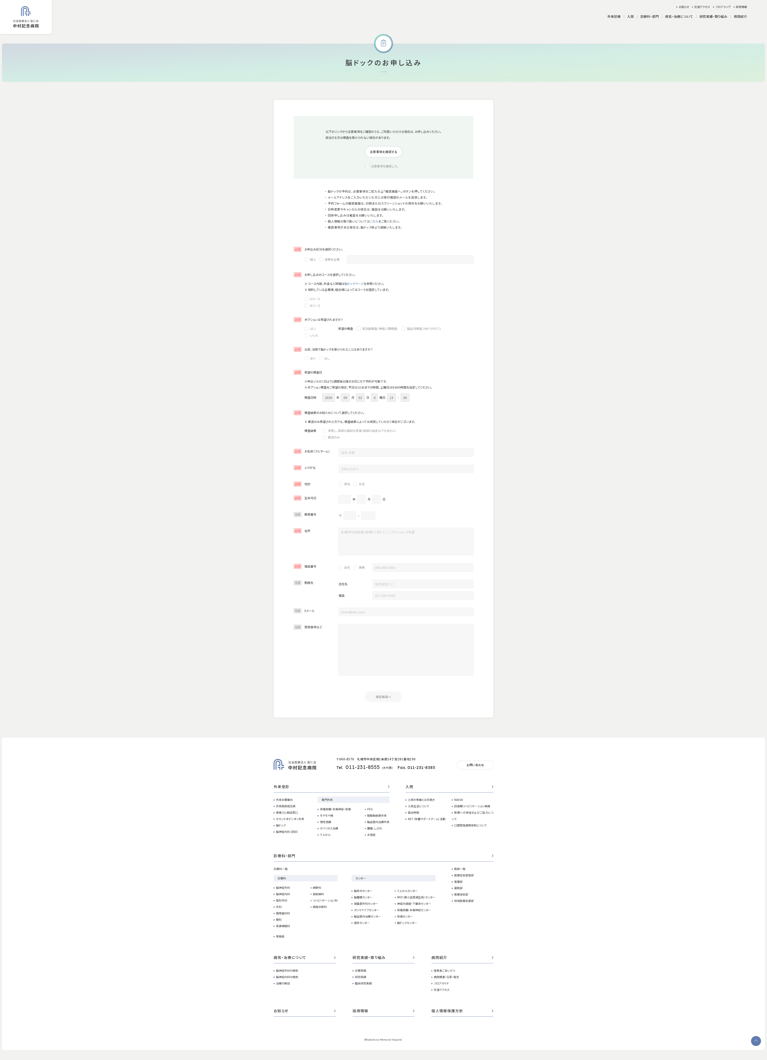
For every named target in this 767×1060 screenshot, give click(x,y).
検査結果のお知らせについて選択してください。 (330, 413)
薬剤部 (458, 888)
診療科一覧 (281, 869)
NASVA (458, 800)
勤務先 (304, 583)
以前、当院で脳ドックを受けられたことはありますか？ (334, 349)
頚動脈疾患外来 (377, 815)
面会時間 (413, 812)
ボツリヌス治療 (329, 828)
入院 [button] (630, 16)
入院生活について (418, 806)
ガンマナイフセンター (366, 910)
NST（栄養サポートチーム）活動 (426, 819)
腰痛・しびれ (374, 828)
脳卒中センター (363, 891)
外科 (279, 907)
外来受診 (281, 787)
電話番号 (305, 566)
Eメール (305, 611)
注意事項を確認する (383, 152)
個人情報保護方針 (447, 1011)
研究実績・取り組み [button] (713, 16)
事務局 (280, 936)
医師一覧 (459, 869)
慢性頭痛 (325, 822)
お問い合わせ (475, 765)
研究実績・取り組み (369, 958)
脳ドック (281, 825)
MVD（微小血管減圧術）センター (416, 897)
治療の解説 (283, 983)
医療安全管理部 (464, 875)
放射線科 (318, 894)
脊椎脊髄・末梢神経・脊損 (335, 809)
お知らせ (684, 7)
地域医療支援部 (464, 901)
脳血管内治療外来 (378, 822)
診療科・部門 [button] (649, 16)
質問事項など (308, 627)
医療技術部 (461, 894)
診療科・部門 (285, 856)
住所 (302, 531)
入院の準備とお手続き (421, 800)
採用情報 (741, 7)
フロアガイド (441, 983)
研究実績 (360, 977)
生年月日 (305, 498)
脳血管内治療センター (367, 916)
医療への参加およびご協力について (472, 815)
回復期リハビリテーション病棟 (472, 806)
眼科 (279, 920)
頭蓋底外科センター (366, 904)
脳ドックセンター (407, 923)
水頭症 (371, 835)
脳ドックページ (354, 283)
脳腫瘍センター (363, 897)
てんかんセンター (407, 891)
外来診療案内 (284, 800)
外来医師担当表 (286, 806)
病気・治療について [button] (679, 16)
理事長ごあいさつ (444, 970)
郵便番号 (305, 514)
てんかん (325, 835)
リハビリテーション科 (325, 900)
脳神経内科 (283, 894)
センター (361, 878)
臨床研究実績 (363, 983)
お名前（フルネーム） (312, 451)
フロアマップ (723, 7)
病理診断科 (320, 907)
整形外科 (281, 900)
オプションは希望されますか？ (319, 319)
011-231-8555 (363, 767)
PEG (370, 809)
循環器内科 (283, 913)
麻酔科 (317, 888)
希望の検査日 (308, 372)
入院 (409, 787)
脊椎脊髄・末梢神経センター (414, 910)
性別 (302, 484)
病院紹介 (439, 958)
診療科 (282, 878)
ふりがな (305, 467)
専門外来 (327, 800)
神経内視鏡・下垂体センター (414, 904)
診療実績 (360, 970)
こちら (374, 221)
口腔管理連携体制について (470, 825)
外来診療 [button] (614, 16)
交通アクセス (702, 7)
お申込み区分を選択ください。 (319, 249)
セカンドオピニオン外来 (290, 819)
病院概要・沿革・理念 (446, 977)
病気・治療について (290, 958)
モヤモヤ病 (326, 815)
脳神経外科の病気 (287, 970)
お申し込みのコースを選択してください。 (325, 274)
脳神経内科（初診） (287, 832)
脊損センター (405, 916)
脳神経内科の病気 (287, 977)
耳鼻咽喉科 (283, 926)
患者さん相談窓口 (287, 812)
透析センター (362, 923)
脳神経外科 (283, 888)
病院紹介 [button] (740, 16)
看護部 (458, 882)
